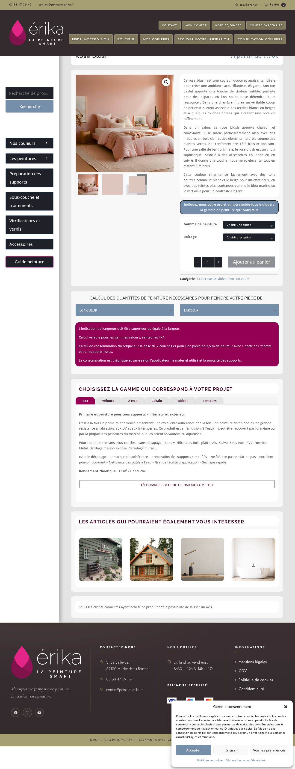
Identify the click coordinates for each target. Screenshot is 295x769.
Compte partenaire (266, 25)
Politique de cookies (210, 760)
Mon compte (196, 25)
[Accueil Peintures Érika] (36, 32)
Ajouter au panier (251, 262)
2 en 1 (133, 400)
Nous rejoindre (228, 25)
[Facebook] (15, 712)
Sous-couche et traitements (24, 201)
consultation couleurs (260, 39)
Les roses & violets (213, 278)
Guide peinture (29, 261)
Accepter (193, 750)
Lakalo (157, 400)
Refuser (230, 750)
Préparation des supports (25, 178)
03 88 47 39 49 (20, 5)
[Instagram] (27, 712)
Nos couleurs (156, 39)
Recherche (29, 106)
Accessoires (21, 244)
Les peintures (22, 158)
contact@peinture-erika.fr (56, 5)
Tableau (182, 400)
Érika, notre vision (90, 39)
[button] (285, 706)
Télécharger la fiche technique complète (177, 485)
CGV (243, 671)
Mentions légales (253, 662)
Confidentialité (251, 689)
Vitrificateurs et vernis (24, 225)
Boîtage (190, 237)
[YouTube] (39, 712)
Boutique (126, 39)
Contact (169, 25)
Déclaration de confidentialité (245, 760)
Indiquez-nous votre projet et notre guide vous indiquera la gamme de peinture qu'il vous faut (229, 207)
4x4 (85, 400)
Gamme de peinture (200, 224)
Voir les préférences (269, 750)
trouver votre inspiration (203, 39)
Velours (108, 400)
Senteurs (210, 400)
